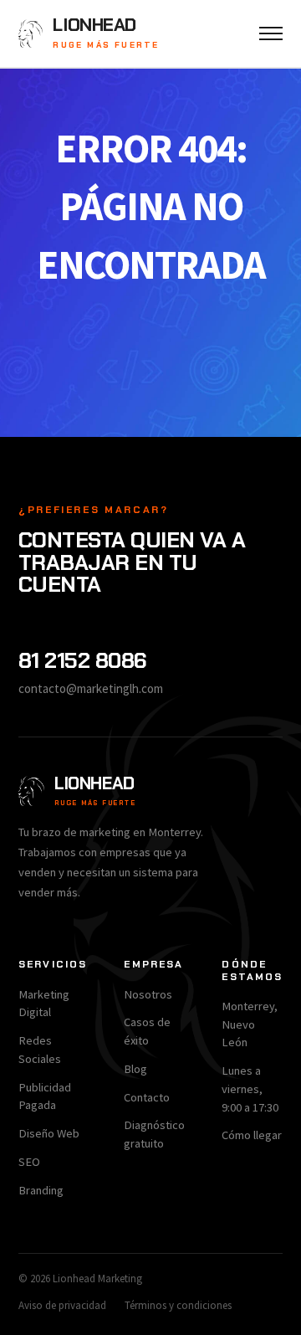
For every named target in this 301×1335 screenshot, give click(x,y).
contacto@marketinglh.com (90, 688)
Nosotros (148, 994)
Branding (41, 1190)
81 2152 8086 (82, 660)
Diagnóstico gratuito (154, 1134)
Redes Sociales (39, 1049)
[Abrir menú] (271, 33)
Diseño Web (48, 1133)
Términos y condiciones (178, 1305)
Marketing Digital (43, 1003)
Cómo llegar (252, 1134)
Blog (135, 1068)
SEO (29, 1161)
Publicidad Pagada (44, 1096)
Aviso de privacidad (62, 1305)
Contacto (147, 1097)
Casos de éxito (147, 1031)
